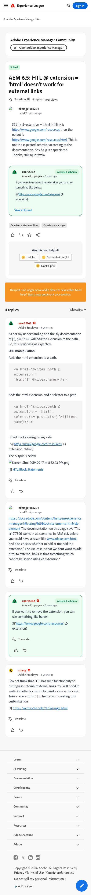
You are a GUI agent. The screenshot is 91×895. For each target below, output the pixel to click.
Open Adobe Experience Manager (41, 48)
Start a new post (37, 294)
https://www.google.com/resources (36, 129)
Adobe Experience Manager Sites (23, 19)
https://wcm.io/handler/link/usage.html (40, 708)
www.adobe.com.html (62, 538)
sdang (22, 670)
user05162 (28, 171)
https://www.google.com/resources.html (39, 139)
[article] (45, 408)
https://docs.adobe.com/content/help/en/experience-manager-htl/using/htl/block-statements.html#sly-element (45, 523)
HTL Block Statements (28, 469)
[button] (22, 99)
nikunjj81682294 (28, 108)
